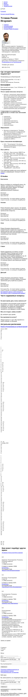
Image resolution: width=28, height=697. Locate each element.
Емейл (2, 173)
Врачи (5, 3)
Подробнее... (5, 567)
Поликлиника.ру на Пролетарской (11, 62)
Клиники (6, 4)
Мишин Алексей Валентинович (11, 570)
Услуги (6, 2)
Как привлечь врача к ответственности (12, 291)
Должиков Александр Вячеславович (12, 552)
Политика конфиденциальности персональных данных (10, 670)
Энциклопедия (8, 6)
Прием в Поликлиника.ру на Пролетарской (14, 326)
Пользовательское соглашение (10, 672)
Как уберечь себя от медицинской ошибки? (13, 293)
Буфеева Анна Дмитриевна (10, 603)
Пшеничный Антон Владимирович (12, 587)
